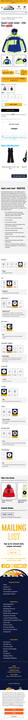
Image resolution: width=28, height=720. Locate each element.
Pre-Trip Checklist (8, 627)
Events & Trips (7, 625)
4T (11, 96)
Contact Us (6, 587)
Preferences (14, 716)
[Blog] (25, 566)
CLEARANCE (8, 17)
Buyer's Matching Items (10, 145)
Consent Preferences (14, 683)
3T (4, 96)
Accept (14, 709)
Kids (13, 17)
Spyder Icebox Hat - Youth (7, 501)
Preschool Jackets (11, 19)
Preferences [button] (20, 705)
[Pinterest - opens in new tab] (16, 566)
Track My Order (8, 646)
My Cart (24, 8)
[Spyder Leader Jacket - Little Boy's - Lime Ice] (7, 60)
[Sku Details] (20, 119)
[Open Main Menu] (2, 8)
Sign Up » (14, 552)
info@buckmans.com (14, 667)
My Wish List (7, 644)
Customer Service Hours (14, 672)
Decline (14, 713)
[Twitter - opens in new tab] (8, 566)
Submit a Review (7, 514)
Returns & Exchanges (9, 649)
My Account (6, 642)
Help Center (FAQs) (9, 594)
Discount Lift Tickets (9, 615)
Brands (5, 651)
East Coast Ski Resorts (10, 629)
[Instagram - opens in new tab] (12, 566)
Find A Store (19, 8)
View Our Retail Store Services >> (14, 1)
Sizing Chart (4, 101)
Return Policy (7, 589)
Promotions (6, 653)
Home (2, 17)
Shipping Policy (8, 656)
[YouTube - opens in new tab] (20, 566)
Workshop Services (9, 608)
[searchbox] (26, 12)
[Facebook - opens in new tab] (3, 566)
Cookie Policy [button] (11, 703)
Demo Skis (6, 622)
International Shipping (10, 658)
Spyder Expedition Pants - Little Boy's (10, 167)
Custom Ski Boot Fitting (10, 618)
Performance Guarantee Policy (12, 620)
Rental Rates (7, 611)
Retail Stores (7, 606)
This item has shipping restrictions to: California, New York (14, 138)
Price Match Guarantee (10, 591)
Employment (7, 631)
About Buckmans (8, 604)
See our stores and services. (14, 676)
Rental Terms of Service (10, 613)
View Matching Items (19, 176)
